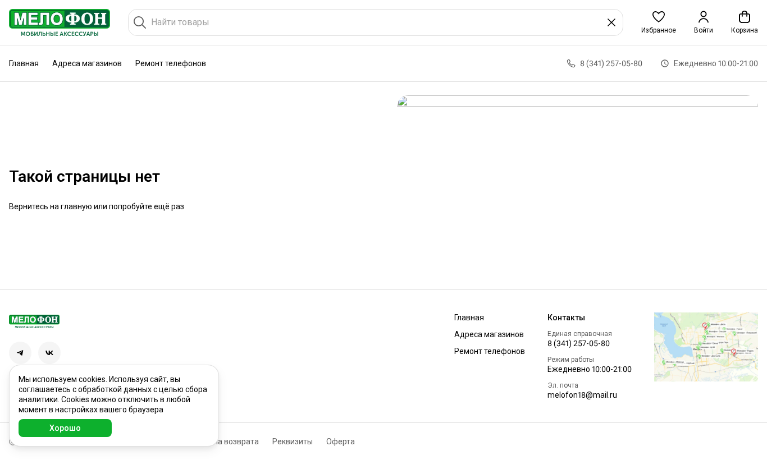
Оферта (340, 441)
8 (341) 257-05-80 (578, 343)
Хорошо (65, 428)
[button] (658, 22)
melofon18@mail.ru (582, 394)
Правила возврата (224, 441)
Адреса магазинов (87, 63)
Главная (24, 63)
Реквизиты (292, 441)
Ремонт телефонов (170, 63)
